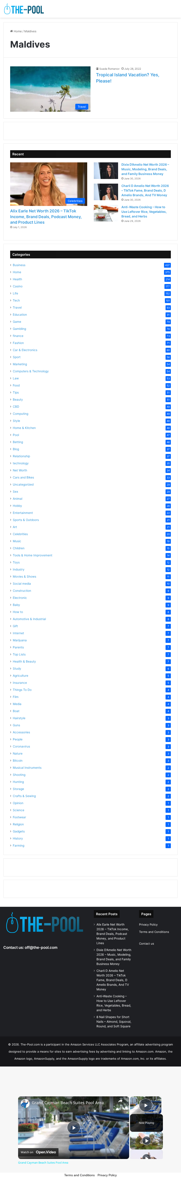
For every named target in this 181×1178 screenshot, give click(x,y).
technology (21, 463)
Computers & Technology (31, 371)
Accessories (21, 732)
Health (17, 279)
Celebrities (20, 534)
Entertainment (23, 513)
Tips (16, 392)
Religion (18, 824)
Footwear (19, 817)
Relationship (21, 456)
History (18, 838)
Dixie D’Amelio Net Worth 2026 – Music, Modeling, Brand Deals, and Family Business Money (145, 169)
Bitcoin (18, 760)
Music (17, 541)
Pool (16, 435)
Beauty (18, 399)
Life (15, 293)
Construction (22, 590)
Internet (18, 633)
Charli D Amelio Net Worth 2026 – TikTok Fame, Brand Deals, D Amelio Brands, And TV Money (145, 190)
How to (18, 612)
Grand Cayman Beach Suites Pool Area (68, 1102)
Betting (18, 442)
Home (17, 31)
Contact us (146, 943)
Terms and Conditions (154, 932)
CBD (16, 406)
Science (18, 810)
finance (18, 336)
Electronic (20, 598)
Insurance (20, 682)
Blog (16, 449)
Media (17, 704)
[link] (25, 1103)
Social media (22, 583)
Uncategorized (23, 484)
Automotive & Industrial (29, 619)
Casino (18, 286)
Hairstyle (19, 718)
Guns (16, 725)
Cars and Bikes (23, 477)
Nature (18, 753)
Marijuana (20, 640)
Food (16, 385)
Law (16, 378)
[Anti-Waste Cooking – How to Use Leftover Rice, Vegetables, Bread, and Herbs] (106, 213)
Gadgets (19, 831)
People (18, 739)
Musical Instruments (27, 767)
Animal (17, 498)
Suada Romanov (109, 68)
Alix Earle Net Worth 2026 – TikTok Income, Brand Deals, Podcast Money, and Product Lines (46, 216)
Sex (15, 491)
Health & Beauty (24, 661)
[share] (120, 1101)
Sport (17, 357)
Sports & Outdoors (26, 520)
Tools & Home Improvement (32, 555)
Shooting (19, 774)
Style (16, 421)
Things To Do (22, 690)
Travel (17, 307)
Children (19, 548)
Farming (18, 845)
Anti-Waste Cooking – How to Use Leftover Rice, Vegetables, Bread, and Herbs (144, 211)
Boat (16, 711)
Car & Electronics (25, 350)
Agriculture (20, 675)
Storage (18, 789)
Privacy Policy (148, 924)
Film (16, 697)
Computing (20, 413)
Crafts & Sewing (24, 796)
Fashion (18, 343)
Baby (16, 605)
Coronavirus (21, 746)
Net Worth (20, 470)
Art (15, 527)
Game (17, 321)
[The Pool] (24, 9)
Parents (18, 647)
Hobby (17, 505)
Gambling (19, 329)
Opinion (18, 803)
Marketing (20, 364)
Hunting (18, 782)
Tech (16, 300)
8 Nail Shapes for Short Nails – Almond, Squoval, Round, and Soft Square (113, 1021)
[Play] (146, 1140)
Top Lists (19, 654)
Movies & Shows (24, 576)
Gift (15, 626)
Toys (16, 562)
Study (17, 668)
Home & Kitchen (24, 428)
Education (20, 314)
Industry (19, 569)
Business (19, 265)
